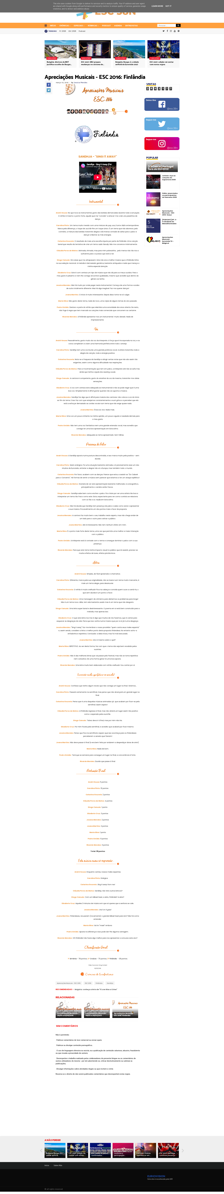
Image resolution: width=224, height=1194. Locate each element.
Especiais (78, 25)
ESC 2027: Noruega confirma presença (167, 1154)
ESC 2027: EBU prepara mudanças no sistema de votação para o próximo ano (93, 63)
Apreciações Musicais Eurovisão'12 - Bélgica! (168, 240)
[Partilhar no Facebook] (49, 85)
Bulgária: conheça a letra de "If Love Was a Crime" (96, 989)
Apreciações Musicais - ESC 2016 (68, 983)
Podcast (106, 25)
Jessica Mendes (80, 82)
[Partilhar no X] (49, 90)
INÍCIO (53, 25)
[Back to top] (218, 1188)
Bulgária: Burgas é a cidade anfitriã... (54, 1154)
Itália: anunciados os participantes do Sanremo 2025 (170, 195)
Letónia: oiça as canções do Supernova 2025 (169, 178)
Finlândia (99, 983)
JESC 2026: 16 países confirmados (99, 1154)
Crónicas (64, 25)
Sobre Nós (58, 1165)
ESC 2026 (72, 31)
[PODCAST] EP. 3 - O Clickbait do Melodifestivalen (169, 222)
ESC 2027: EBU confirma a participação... (120, 1153)
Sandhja (110, 983)
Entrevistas (131, 25)
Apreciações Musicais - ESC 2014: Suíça (168, 213)
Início (47, 1165)
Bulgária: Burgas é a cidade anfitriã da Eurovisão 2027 (127, 63)
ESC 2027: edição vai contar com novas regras (161, 63)
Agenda (118, 25)
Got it (168, 6)
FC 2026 (62, 31)
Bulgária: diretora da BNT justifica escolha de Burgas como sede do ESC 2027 (59, 63)
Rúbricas (92, 25)
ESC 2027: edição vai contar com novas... (77, 1154)
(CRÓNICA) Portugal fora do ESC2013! (160, 167)
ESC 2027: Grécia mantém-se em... (143, 1154)
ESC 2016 (88, 983)
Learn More (157, 6)
